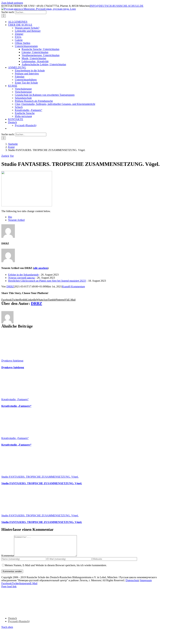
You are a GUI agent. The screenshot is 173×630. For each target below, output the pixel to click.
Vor (12, 155)
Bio (10, 216)
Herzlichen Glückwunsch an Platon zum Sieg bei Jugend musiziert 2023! (47, 280)
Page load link (9, 586)
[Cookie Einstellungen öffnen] (26, 612)
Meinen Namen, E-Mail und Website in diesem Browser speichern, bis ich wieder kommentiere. (56, 565)
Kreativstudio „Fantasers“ (15, 399)
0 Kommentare (77, 286)
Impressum (146, 580)
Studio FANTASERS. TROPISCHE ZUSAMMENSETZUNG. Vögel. (40, 476)
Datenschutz (132, 580)
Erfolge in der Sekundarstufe (23, 274)
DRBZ (10, 286)
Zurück (5, 155)
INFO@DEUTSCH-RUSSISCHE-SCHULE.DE (116, 5)
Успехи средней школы (21, 277)
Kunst (65, 286)
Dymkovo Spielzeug (12, 360)
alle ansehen (41, 268)
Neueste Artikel (16, 220)
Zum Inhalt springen (12, 2)
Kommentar (7, 555)
